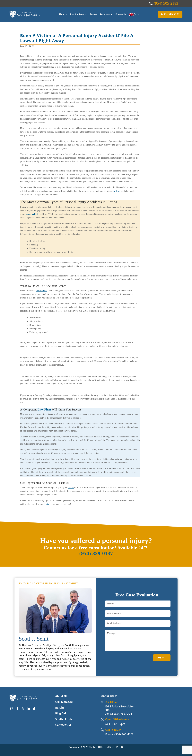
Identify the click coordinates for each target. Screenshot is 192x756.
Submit (161, 657)
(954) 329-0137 (96, 553)
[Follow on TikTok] (34, 708)
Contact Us (121, 14)
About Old (61, 696)
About (61, 14)
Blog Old (60, 713)
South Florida (64, 719)
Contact (46, 504)
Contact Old (63, 725)
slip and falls (41, 290)
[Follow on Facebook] (17, 708)
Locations (105, 14)
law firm (116, 191)
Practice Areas (77, 14)
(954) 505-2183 (166, 3)
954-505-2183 (171, 14)
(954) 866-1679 (124, 734)
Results (93, 14)
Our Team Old (64, 702)
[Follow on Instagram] (12, 708)
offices (71, 487)
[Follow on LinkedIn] (28, 708)
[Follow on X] (23, 708)
